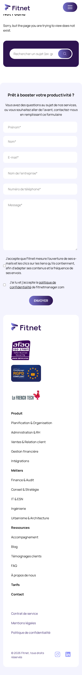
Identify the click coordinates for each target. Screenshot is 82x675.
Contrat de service (24, 613)
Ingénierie (18, 508)
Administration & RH (25, 432)
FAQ (14, 565)
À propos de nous (23, 575)
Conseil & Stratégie (25, 489)
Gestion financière (24, 451)
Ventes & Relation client (28, 442)
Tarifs (15, 585)
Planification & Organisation (31, 423)
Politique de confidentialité (30, 632)
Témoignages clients (26, 556)
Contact (17, 594)
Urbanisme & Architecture (30, 518)
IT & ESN (17, 499)
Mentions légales (23, 623)
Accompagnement (24, 537)
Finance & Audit (22, 480)
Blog (14, 546)
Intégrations (20, 461)
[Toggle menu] (70, 7)
